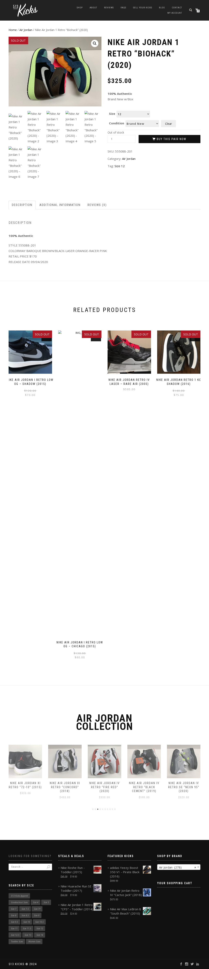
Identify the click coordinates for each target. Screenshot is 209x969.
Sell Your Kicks (142, 7)
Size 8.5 (25, 915)
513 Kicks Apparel (19, 895)
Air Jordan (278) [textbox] (177, 867)
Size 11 (14, 928)
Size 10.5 (39, 921)
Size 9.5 (14, 921)
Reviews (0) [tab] (97, 205)
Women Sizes (34, 941)
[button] (94, 43)
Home (13, 30)
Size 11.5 (27, 928)
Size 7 (13, 908)
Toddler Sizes (17, 941)
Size (112, 113)
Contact (177, 7)
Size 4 (35, 902)
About (93, 7)
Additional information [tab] (60, 205)
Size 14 (40, 935)
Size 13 (28, 935)
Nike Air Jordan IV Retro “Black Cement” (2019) (144, 787)
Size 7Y (37, 908)
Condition (116, 123)
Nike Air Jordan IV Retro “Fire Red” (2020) (104, 787)
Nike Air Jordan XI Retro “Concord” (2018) (65, 787)
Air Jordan (25, 30)
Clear (168, 124)
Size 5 (46, 902)
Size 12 (120, 166)
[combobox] (179, 867)
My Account (174, 13)
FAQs (123, 7)
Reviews (109, 7)
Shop (80, 7)
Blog (162, 7)
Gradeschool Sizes (19, 902)
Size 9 (36, 915)
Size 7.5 (25, 908)
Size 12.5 (15, 935)
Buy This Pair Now (171, 139)
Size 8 (13, 915)
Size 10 (26, 921)
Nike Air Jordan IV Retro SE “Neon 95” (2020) (183, 787)
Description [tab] (22, 205)
